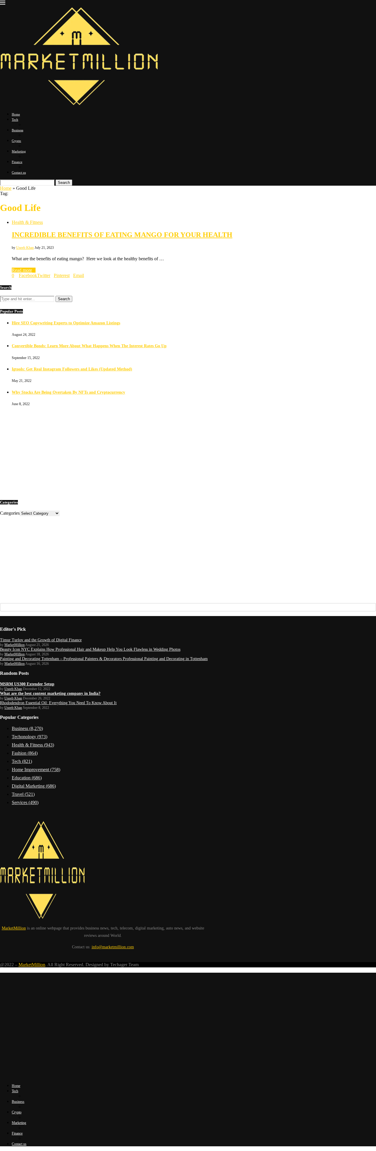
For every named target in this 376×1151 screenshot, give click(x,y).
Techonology (29, 736)
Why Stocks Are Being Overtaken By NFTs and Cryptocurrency (68, 392)
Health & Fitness (33, 744)
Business (17, 130)
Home (16, 114)
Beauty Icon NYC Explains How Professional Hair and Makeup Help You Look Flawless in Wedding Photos (90, 649)
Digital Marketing (34, 785)
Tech (15, 119)
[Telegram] (10, 1075)
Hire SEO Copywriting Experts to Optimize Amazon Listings (66, 323)
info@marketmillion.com (113, 947)
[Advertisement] (176, 452)
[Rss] (14, 1075)
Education (27, 777)
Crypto (16, 140)
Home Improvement (36, 769)
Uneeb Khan (25, 248)
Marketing (19, 151)
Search (64, 182)
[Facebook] (1, 1075)
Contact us (19, 172)
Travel (23, 794)
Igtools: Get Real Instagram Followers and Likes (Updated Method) (72, 369)
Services (25, 802)
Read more (22, 270)
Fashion (25, 753)
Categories (10, 513)
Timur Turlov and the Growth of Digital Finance (41, 640)
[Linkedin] (5, 1075)
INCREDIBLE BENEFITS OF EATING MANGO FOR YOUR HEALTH (122, 235)
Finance (17, 162)
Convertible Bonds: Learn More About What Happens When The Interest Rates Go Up (89, 346)
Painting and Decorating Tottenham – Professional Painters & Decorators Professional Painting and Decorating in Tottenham (104, 659)
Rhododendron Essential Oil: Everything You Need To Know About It (58, 703)
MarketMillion (14, 645)
